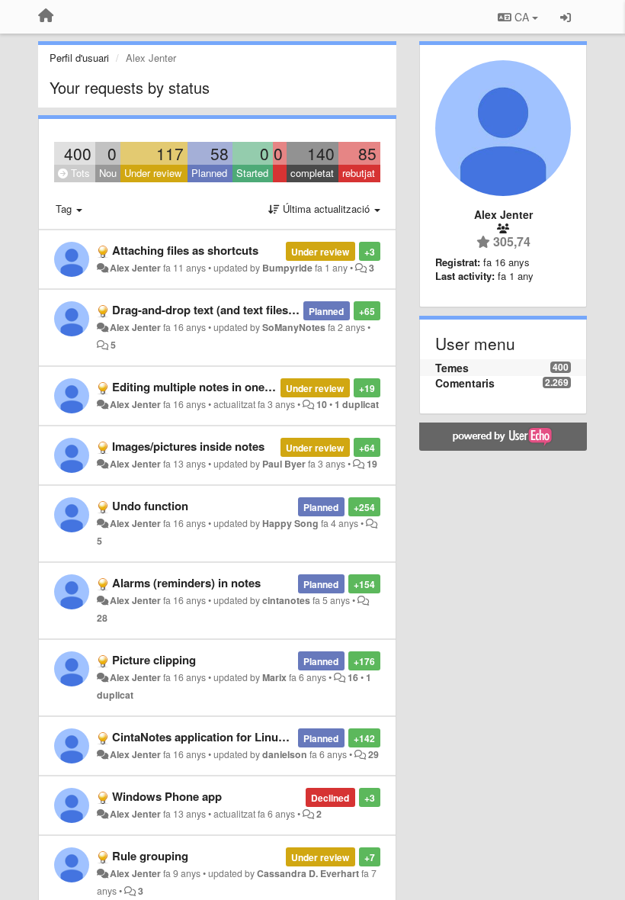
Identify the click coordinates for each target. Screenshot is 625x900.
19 (372, 464)
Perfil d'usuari (79, 57)
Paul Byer (284, 464)
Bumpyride (287, 268)
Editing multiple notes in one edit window (222, 386)
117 (170, 153)
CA (521, 16)
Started (252, 173)
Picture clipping (154, 659)
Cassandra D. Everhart (308, 873)
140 (321, 153)
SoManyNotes (293, 327)
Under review (152, 173)
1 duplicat (357, 404)
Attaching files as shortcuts (185, 250)
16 (353, 677)
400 (77, 153)
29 (373, 754)
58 (219, 153)
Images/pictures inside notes (188, 446)
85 (367, 153)
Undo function (150, 505)
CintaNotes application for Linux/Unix (212, 736)
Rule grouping (150, 855)
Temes (452, 367)
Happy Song (290, 523)
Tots (79, 173)
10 (321, 404)
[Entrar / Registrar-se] (565, 17)
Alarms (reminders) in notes (186, 582)
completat (312, 173)
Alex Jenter (135, 268)
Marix (274, 677)
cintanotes (286, 600)
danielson (284, 754)
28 (102, 618)
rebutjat (358, 173)
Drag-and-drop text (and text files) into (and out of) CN (256, 309)
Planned (209, 173)
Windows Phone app (167, 796)
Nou (108, 173)
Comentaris (465, 383)
